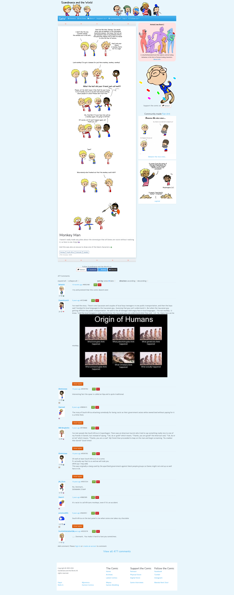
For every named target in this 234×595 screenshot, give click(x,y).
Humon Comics (88, 585)
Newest (72, 18)
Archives (82, 18)
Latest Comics (111, 578)
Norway (62, 252)
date (112, 281)
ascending (131, 281)
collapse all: (72, 281)
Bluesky (103, 270)
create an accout (89, 546)
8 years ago (76, 407)
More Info (157, 59)
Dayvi (60, 582)
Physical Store (135, 574)
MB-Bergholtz (63, 428)
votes (106, 281)
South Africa (70, 252)
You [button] (123, 18)
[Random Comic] (97, 24)
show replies (77, 384)
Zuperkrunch (63, 300)
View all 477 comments (117, 551)
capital (157, 201)
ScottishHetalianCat (66, 531)
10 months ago (77, 285)
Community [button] (115, 18)
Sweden (86, 252)
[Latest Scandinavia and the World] (128, 24)
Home (108, 571)
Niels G (60, 585)
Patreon (82, 270)
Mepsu (108, 582)
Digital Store (135, 578)
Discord (113, 270)
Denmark (79, 252)
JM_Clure (61, 481)
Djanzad (61, 407)
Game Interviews (136, 582)
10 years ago (76, 389)
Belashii (61, 284)
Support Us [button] (101, 18)
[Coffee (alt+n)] (112, 24)
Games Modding (112, 585)
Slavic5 (61, 497)
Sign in (77, 546)
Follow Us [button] (134, 18)
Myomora (85, 582)
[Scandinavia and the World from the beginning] (65, 24)
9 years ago (76, 300)
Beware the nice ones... (157, 157)
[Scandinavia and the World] (76, 8)
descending (141, 281)
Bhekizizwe (62, 389)
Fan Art (166, 113)
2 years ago (76, 497)
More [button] (91, 18)
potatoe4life (63, 513)
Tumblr (157, 574)
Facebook (92, 270)
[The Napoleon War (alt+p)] (81, 24)
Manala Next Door (161, 582)
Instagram (158, 578)
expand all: (62, 281)
